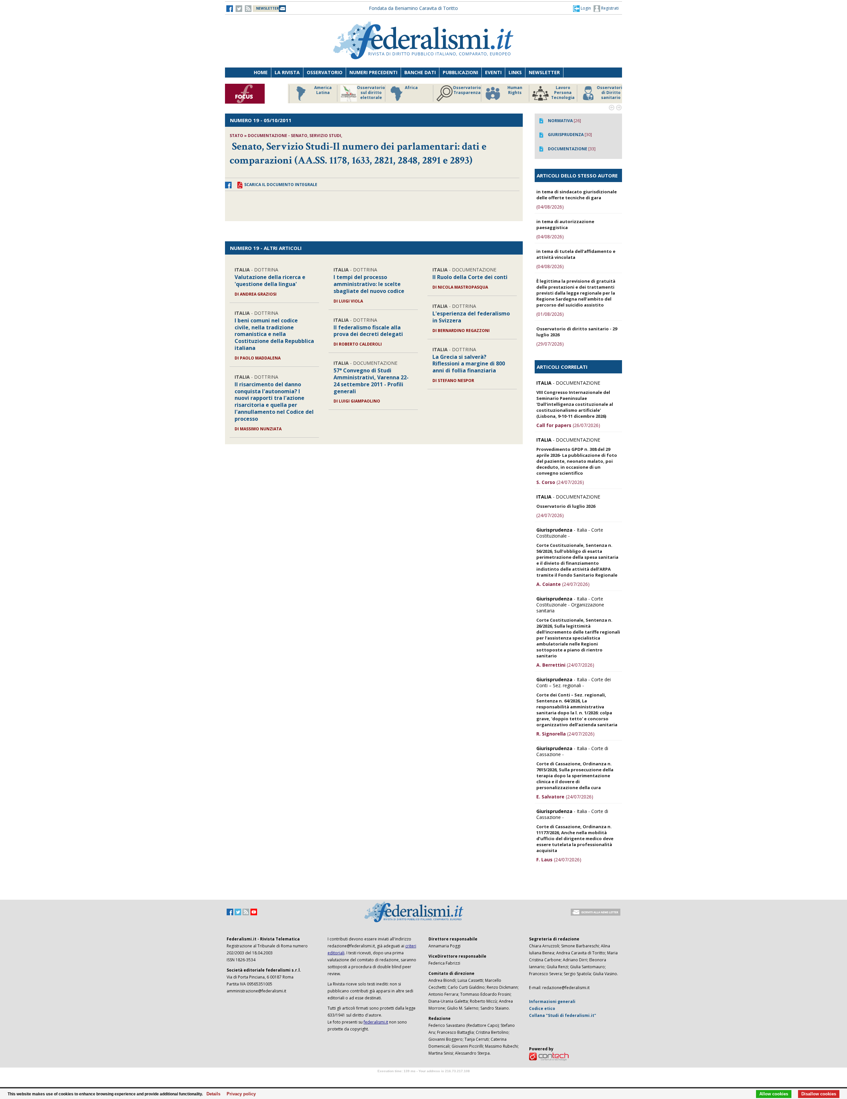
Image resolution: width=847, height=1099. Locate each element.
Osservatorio (324, 72)
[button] (582, 8)
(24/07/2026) (560, 482)
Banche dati (420, 72)
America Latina (319, 90)
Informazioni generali (552, 1001)
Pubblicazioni (460, 72)
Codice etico (542, 1008)
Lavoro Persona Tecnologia (559, 92)
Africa (407, 87)
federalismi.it (376, 1022)
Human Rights (511, 90)
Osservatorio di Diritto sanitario (607, 92)
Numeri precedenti (373, 72)
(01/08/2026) (550, 314)
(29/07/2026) (550, 344)
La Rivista (287, 72)
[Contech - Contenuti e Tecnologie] (549, 1056)
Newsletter (544, 72)
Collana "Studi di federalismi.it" (562, 1015)
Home (261, 72)
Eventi (493, 72)
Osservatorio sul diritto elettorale (367, 92)
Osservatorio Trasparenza (463, 90)
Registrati (609, 8)
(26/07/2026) (568, 425)
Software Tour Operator (423, 1078)
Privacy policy (239, 1094)
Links (515, 72)
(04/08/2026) (550, 207)
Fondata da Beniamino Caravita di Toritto (413, 8)
